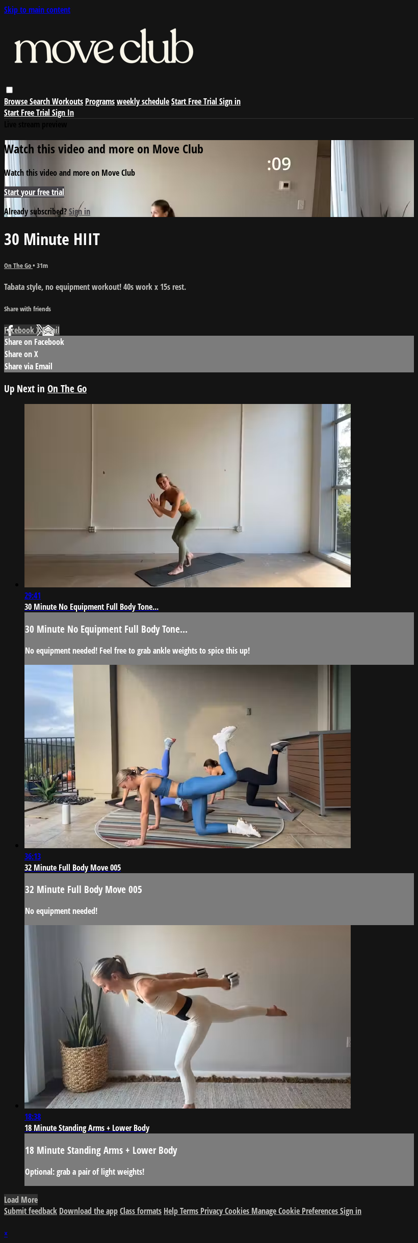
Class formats (141, 1211)
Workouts (67, 101)
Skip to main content (37, 9)
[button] (9, 90)
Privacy (212, 1211)
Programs (100, 101)
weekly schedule (143, 101)
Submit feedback (30, 1211)
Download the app (88, 1211)
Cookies (238, 1211)
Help (172, 1211)
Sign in (230, 101)
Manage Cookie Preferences (295, 1211)
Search (41, 101)
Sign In (63, 112)
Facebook (20, 330)
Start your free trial (34, 192)
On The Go (18, 265)
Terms (190, 1211)
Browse (17, 101)
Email (51, 330)
